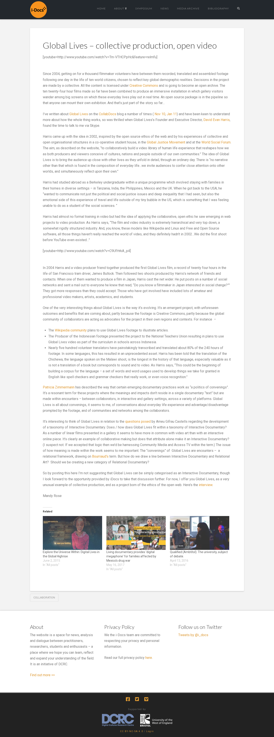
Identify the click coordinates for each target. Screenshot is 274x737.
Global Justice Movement (166, 142)
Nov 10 (160, 114)
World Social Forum (216, 142)
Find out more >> (42, 675)
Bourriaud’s (100, 456)
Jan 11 (172, 114)
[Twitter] (137, 699)
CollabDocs (107, 114)
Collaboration (44, 597)
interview (205, 485)
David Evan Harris (216, 120)
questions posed (138, 421)
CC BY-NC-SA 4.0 (131, 731)
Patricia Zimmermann (58, 387)
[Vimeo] (146, 699)
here (148, 658)
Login (150, 731)
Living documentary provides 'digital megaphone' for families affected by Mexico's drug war (131, 556)
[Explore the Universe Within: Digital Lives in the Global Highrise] (72, 533)
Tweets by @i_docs (193, 635)
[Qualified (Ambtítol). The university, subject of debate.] (199, 533)
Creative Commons (144, 86)
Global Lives (78, 114)
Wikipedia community (71, 330)
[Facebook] (128, 699)
